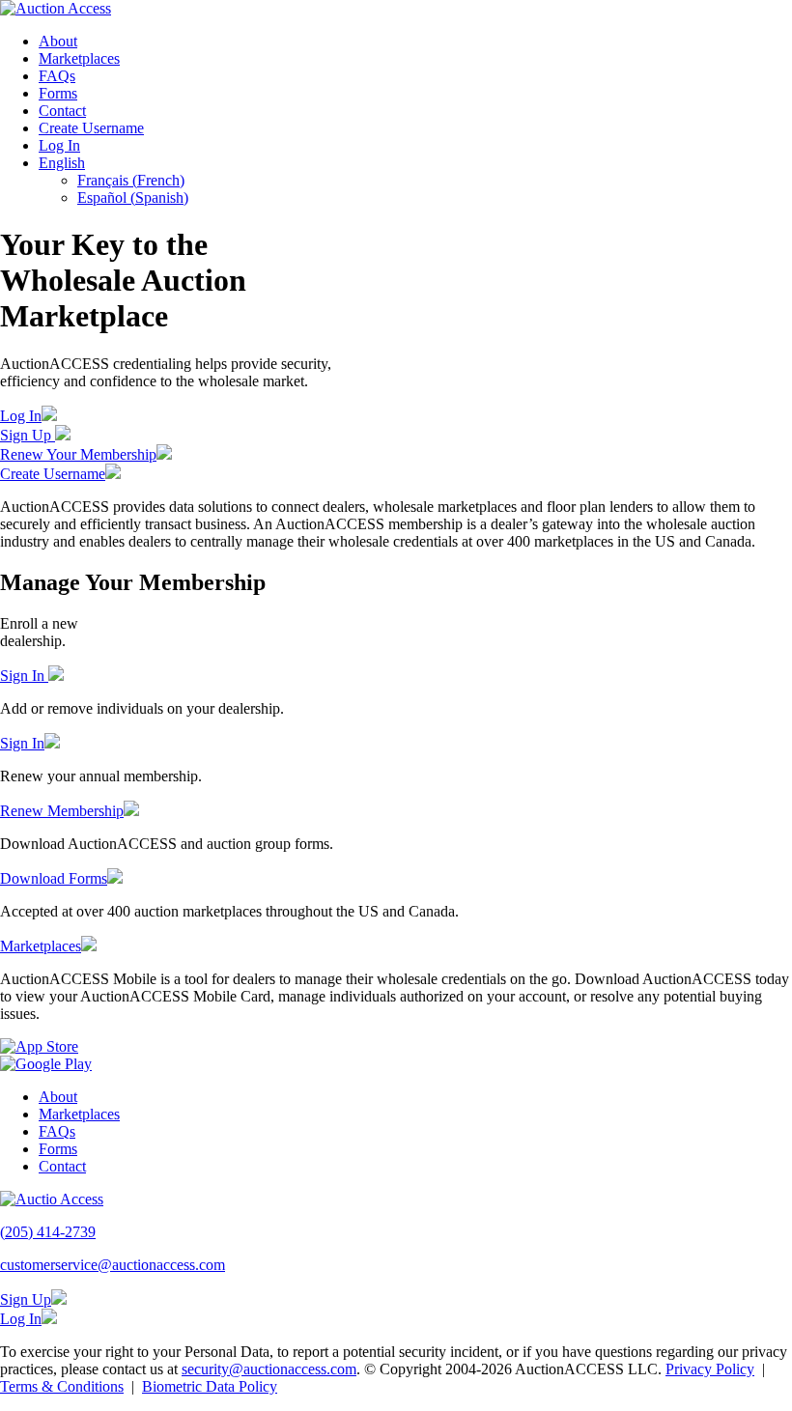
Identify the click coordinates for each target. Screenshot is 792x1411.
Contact (62, 110)
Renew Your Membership (78, 454)
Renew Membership (62, 811)
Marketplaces (79, 58)
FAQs (57, 76)
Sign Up (27, 435)
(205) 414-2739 (48, 1232)
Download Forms (53, 878)
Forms (58, 93)
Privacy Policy (709, 1369)
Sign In (24, 675)
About (58, 41)
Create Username (91, 128)
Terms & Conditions (62, 1386)
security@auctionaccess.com (269, 1369)
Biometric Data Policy (209, 1386)
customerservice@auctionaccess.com (112, 1264)
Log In (59, 145)
